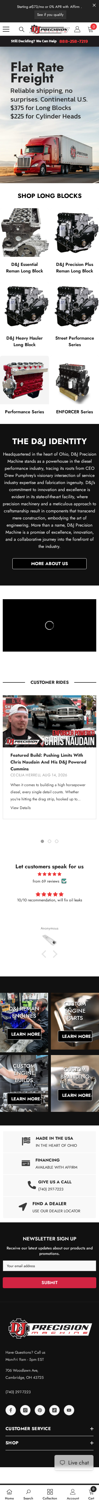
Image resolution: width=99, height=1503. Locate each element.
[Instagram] (25, 1410)
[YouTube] (69, 1410)
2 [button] (49, 841)
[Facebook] (11, 1410)
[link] (49, 1164)
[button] (45, 954)
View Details (20, 807)
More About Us (49, 563)
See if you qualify (50, 14)
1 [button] (42, 841)
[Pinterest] (40, 1410)
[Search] (21, 29)
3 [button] (56, 841)
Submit (50, 1282)
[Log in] (77, 29)
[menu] (6, 29)
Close (94, 5)
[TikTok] (54, 1410)
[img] (49, 874)
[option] (49, 757)
